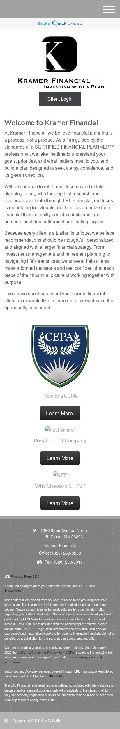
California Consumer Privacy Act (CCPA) (46, 652)
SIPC (59, 676)
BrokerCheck (13, 590)
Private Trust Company (60, 440)
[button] (60, 99)
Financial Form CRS (25, 576)
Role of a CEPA (60, 395)
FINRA (50, 676)
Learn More (60, 413)
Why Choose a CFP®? (60, 485)
